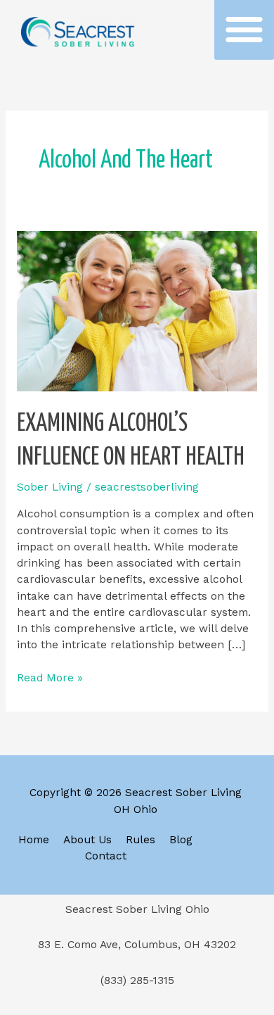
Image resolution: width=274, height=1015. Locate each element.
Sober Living (50, 487)
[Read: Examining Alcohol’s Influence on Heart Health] (137, 310)
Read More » (50, 677)
